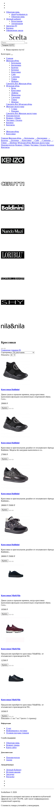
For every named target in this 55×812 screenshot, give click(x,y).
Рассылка (10, 777)
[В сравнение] (13, 408)
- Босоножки (41, 138)
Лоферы (14, 93)
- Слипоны (45, 140)
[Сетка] (5, 348)
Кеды (13, 88)
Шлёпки (15, 81)
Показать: (5, 355)
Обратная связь (12, 12)
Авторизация (17, 23)
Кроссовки (16, 72)
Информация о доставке (16, 731)
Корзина (9, 122)
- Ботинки (14, 140)
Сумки (14, 109)
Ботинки (15, 70)
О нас (8, 728)
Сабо (13, 74)
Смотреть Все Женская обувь (18, 83)
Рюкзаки (15, 111)
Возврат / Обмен (13, 118)
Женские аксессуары (15, 106)
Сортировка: (6, 352)
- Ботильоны (28, 138)
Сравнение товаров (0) (11, 350)
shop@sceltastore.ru (19, 14)
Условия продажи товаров (17, 733)
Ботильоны (16, 63)
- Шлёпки (12, 143)
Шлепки (15, 102)
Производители (13, 116)
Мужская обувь (12, 86)
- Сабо (35, 140)
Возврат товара (12, 745)
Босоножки (16, 65)
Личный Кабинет (13, 770)
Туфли (14, 79)
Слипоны (15, 77)
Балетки (14, 67)
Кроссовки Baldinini (10, 389)
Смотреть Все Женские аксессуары (21, 113)
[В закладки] (10, 408)
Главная (9, 58)
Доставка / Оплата (14, 120)
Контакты (10, 125)
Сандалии (15, 97)
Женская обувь (12, 61)
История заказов (13, 772)
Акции (9, 760)
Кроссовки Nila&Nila (10, 595)
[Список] (2, 348)
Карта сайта (11, 747)
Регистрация (16, 21)
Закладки (10, 774)
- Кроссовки (25, 140)
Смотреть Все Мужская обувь (19, 104)
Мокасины (16, 95)
